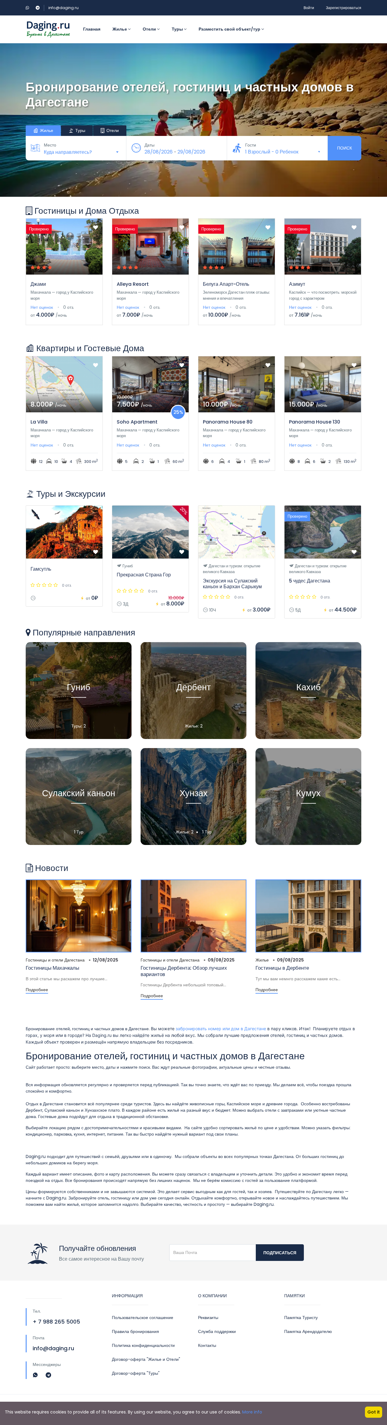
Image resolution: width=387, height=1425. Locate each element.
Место (50, 145)
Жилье (120, 29)
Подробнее (37, 990)
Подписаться (279, 1253)
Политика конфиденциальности (143, 1345)
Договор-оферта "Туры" (136, 1373)
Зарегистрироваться (343, 7)
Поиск (344, 148)
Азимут (297, 284)
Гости (250, 145)
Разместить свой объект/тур (230, 29)
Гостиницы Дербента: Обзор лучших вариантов (184, 971)
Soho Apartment (137, 421)
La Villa (39, 421)
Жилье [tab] (46, 130)
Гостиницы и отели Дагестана (55, 960)
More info (252, 1412)
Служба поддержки (217, 1331)
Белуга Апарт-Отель (226, 284)
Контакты (207, 1345)
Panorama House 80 (227, 421)
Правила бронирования (135, 1331)
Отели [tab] (112, 130)
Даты (149, 145)
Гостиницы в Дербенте (282, 967)
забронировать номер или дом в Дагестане (221, 1028)
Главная (91, 29)
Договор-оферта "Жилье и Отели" (146, 1359)
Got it (373, 1412)
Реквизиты (208, 1317)
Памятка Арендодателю (308, 1331)
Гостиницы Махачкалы (52, 967)
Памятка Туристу (301, 1317)
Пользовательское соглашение (142, 1317)
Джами (38, 284)
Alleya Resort (133, 284)
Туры (178, 29)
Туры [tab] (79, 130)
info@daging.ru (63, 8)
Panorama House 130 (314, 421)
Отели (150, 29)
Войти (309, 7)
